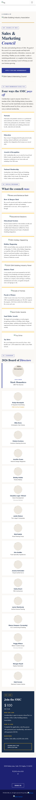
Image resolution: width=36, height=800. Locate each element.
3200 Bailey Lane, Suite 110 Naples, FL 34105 (18, 766)
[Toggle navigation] (32, 2)
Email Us (18, 785)
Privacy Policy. (24, 793)
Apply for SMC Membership (15, 70)
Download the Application (13, 746)
